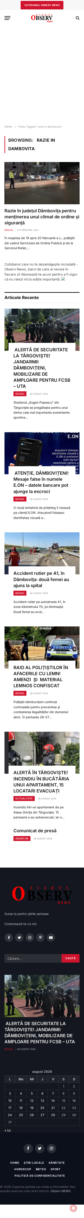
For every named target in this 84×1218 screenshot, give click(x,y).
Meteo (41, 1169)
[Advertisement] (42, 75)
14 (53, 1100)
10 (10, 1100)
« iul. (7, 1130)
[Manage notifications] (73, 1208)
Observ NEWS (60, 1191)
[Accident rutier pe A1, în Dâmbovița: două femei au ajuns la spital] (42, 553)
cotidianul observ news (42, 5)
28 (53, 1115)
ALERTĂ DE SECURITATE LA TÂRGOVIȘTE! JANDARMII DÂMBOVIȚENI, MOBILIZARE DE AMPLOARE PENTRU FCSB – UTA (41, 368)
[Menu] (7, 18)
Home (14, 1162)
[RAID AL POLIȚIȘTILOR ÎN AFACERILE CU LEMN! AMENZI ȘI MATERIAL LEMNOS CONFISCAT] (42, 647)
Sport (56, 1169)
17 (9, 1108)
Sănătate (57, 1162)
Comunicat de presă (34, 830)
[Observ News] (42, 18)
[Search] (77, 18)
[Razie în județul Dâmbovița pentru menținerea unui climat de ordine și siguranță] (42, 183)
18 (21, 1108)
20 (42, 1108)
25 (21, 1115)
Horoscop (22, 1169)
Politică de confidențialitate (40, 1175)
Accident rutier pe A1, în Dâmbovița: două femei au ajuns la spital (41, 579)
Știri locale (34, 1162)
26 (32, 1115)
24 (10, 1115)
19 (32, 1108)
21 (53, 1108)
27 (42, 1115)
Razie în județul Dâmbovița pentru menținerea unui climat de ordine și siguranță (41, 216)
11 (20, 1100)
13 (42, 1100)
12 (32, 1100)
